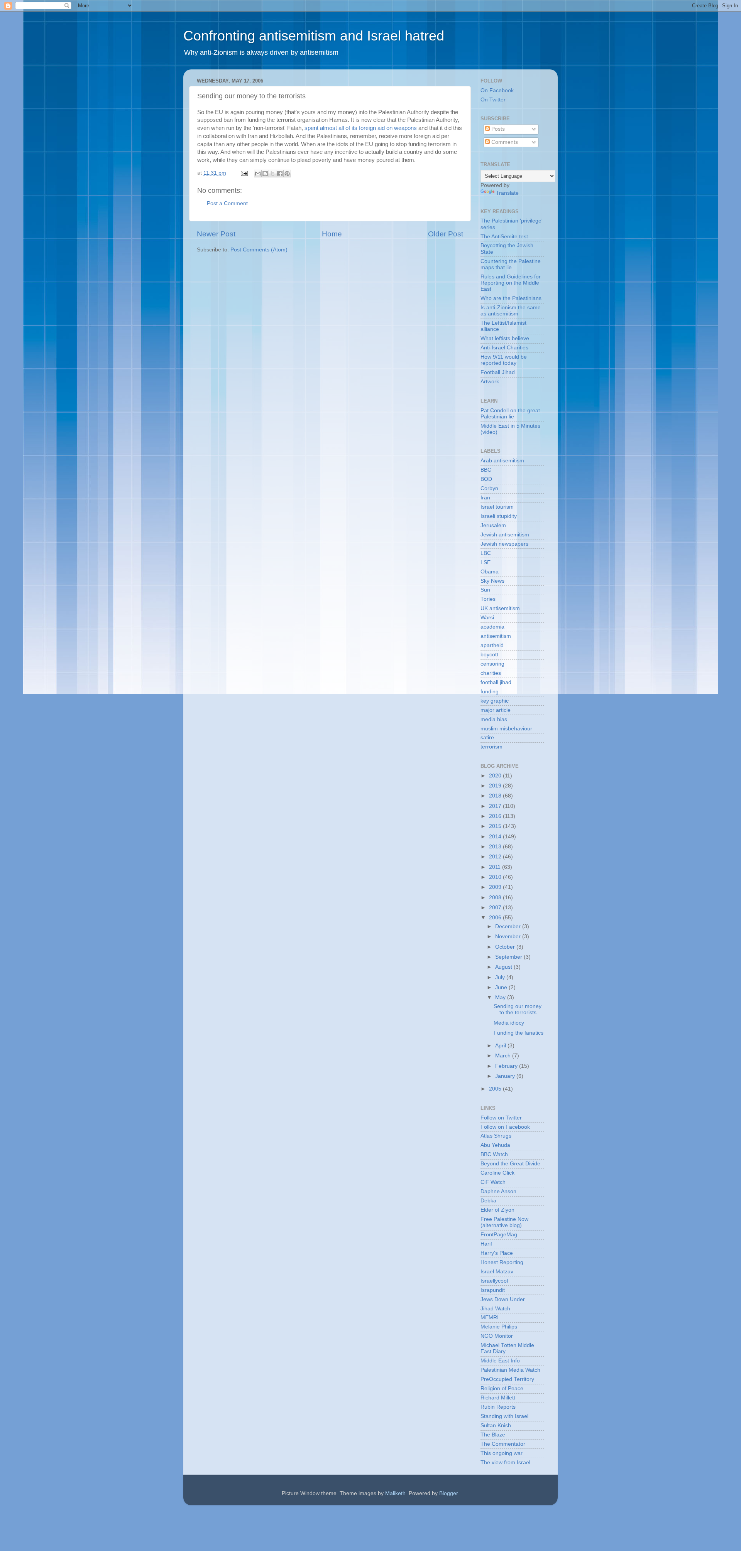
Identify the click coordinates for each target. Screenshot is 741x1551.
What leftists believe (504, 338)
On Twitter (493, 100)
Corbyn (489, 488)
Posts (497, 129)
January (505, 1076)
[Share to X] (272, 173)
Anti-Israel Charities (504, 348)
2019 (496, 786)
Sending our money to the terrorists (517, 1009)
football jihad (495, 682)
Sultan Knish (495, 1425)
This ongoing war (501, 1453)
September (509, 957)
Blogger (448, 1493)
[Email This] (258, 173)
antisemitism (495, 636)
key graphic (494, 701)
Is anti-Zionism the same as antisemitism (510, 311)
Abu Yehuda (495, 1145)
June (502, 987)
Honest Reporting (501, 1262)
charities (490, 673)
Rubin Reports (498, 1407)
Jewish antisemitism (504, 535)
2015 (496, 826)
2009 (496, 887)
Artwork (489, 381)
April (501, 1046)
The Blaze (492, 1435)
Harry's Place (496, 1253)
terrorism (491, 747)
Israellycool (494, 1281)
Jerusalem (493, 525)
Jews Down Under (502, 1299)
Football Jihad (497, 372)
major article (495, 710)
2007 (496, 907)
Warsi (487, 617)
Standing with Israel (504, 1416)
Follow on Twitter (501, 1118)
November (508, 936)
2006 (496, 917)
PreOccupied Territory (507, 1379)
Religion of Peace (501, 1388)
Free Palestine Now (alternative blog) (504, 1222)
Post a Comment (227, 203)
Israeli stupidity (498, 516)
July (500, 977)
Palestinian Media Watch (510, 1370)
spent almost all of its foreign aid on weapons (361, 128)
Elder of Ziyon (497, 1210)
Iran (485, 498)
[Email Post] (243, 173)
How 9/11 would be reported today (503, 360)
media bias (493, 719)
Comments (504, 142)
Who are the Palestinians (510, 298)
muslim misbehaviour (506, 729)
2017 (496, 806)
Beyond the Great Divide (510, 1164)
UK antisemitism (500, 608)
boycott (489, 654)
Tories (488, 599)
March (503, 1056)
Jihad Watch (495, 1309)
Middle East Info (500, 1361)
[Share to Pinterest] (287, 173)
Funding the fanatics (518, 1033)
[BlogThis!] (265, 173)
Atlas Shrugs (495, 1136)
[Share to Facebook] (280, 173)
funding (489, 692)
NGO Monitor (496, 1336)
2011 (495, 867)
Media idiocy (509, 1023)
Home (332, 234)
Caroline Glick (497, 1173)
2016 (496, 816)
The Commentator (502, 1444)
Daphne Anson (498, 1191)
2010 (496, 877)
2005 (496, 1089)
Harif (486, 1244)
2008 (496, 897)
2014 (496, 837)
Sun (485, 590)
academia (492, 627)
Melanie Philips (498, 1327)
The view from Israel (505, 1462)
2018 (496, 796)
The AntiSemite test (504, 236)
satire (487, 737)
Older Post (445, 234)
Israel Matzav (496, 1272)
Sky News (492, 581)
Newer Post (216, 234)
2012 (496, 857)
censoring (492, 664)
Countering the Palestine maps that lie (510, 264)
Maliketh (395, 1493)
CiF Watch (493, 1182)
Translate (507, 193)
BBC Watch (494, 1154)
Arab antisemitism (502, 461)
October (505, 947)
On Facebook (497, 90)
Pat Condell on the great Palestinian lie (510, 414)
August (504, 967)
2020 (496, 776)
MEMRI (489, 1317)
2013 (496, 847)
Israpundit (492, 1290)
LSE (485, 562)
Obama (489, 572)
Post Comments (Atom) (259, 250)
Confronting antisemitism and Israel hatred (313, 36)
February (507, 1066)
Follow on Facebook (505, 1127)
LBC (485, 553)
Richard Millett (497, 1398)
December (508, 926)
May (501, 997)
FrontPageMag (498, 1234)
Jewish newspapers (504, 544)
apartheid (492, 645)
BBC (485, 470)
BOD (486, 479)
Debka (488, 1201)
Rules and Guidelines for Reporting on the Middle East (510, 283)
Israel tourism (497, 507)
